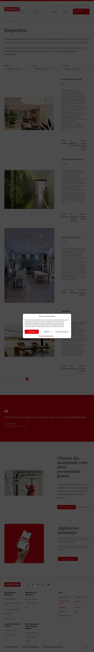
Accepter (32, 331)
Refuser (46, 331)
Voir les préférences (62, 331)
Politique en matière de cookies (46, 336)
